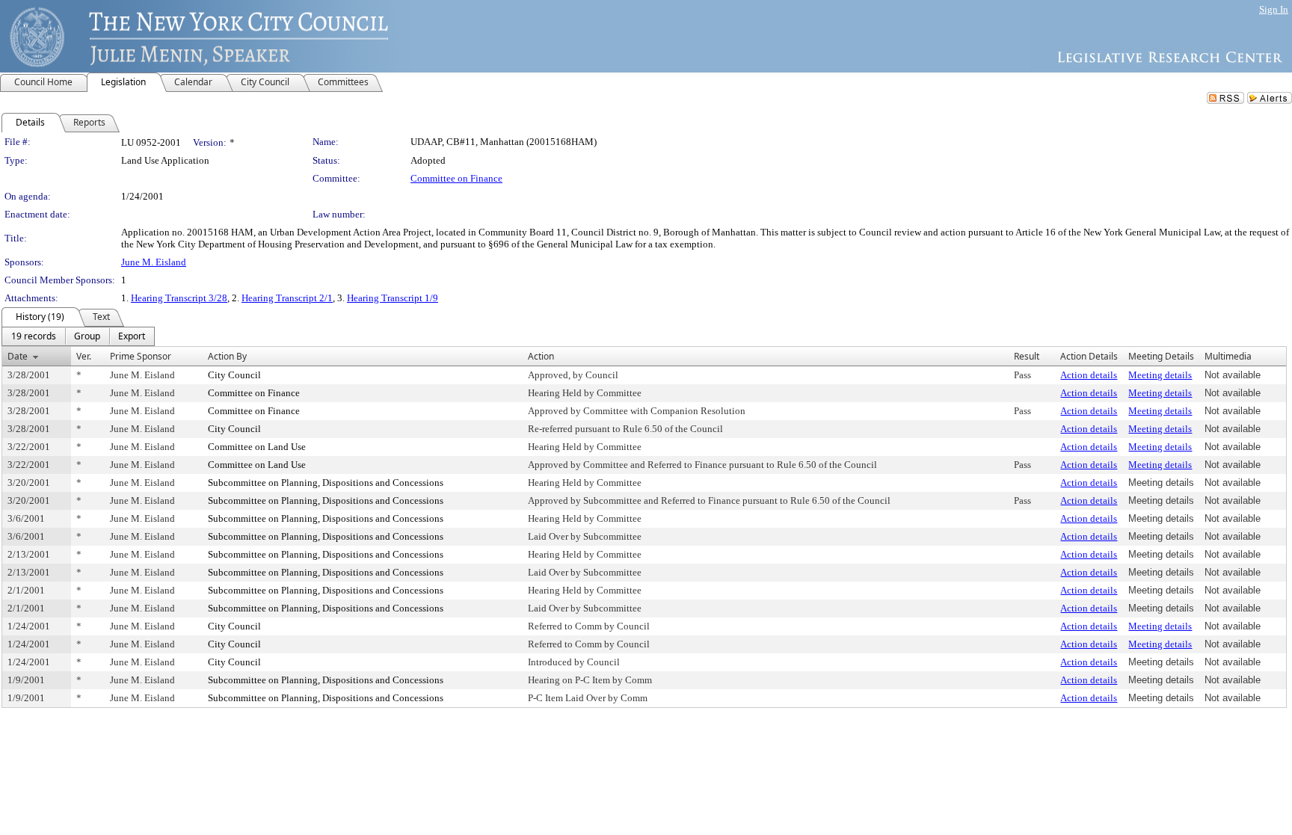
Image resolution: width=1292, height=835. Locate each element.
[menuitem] (33, 336)
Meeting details (1160, 374)
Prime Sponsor (140, 356)
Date (17, 356)
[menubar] (78, 336)
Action (541, 356)
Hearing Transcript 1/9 (392, 298)
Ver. (83, 356)
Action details (1088, 374)
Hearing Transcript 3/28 (179, 298)
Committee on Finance (456, 178)
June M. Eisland (153, 262)
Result (1026, 356)
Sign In (1273, 9)
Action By (227, 356)
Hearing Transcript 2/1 (287, 298)
